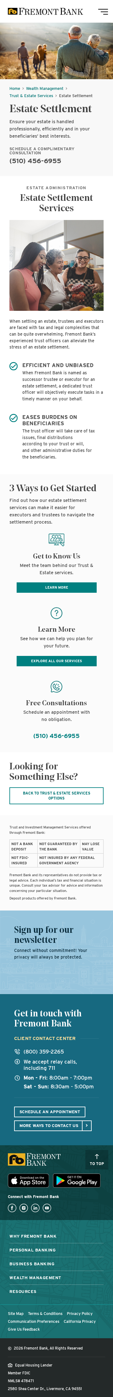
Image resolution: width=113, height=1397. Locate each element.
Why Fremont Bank (32, 1236)
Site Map (16, 1313)
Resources (23, 1291)
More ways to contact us (48, 1125)
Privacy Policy (80, 1313)
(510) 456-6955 (35, 160)
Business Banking (31, 1263)
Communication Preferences (33, 1321)
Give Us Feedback (24, 1329)
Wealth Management (44, 88)
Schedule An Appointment (49, 1111)
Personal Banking (32, 1249)
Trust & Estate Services (31, 95)
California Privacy (80, 1321)
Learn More (56, 588)
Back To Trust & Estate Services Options (56, 795)
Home (14, 88)
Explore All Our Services (56, 661)
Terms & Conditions (45, 1313)
